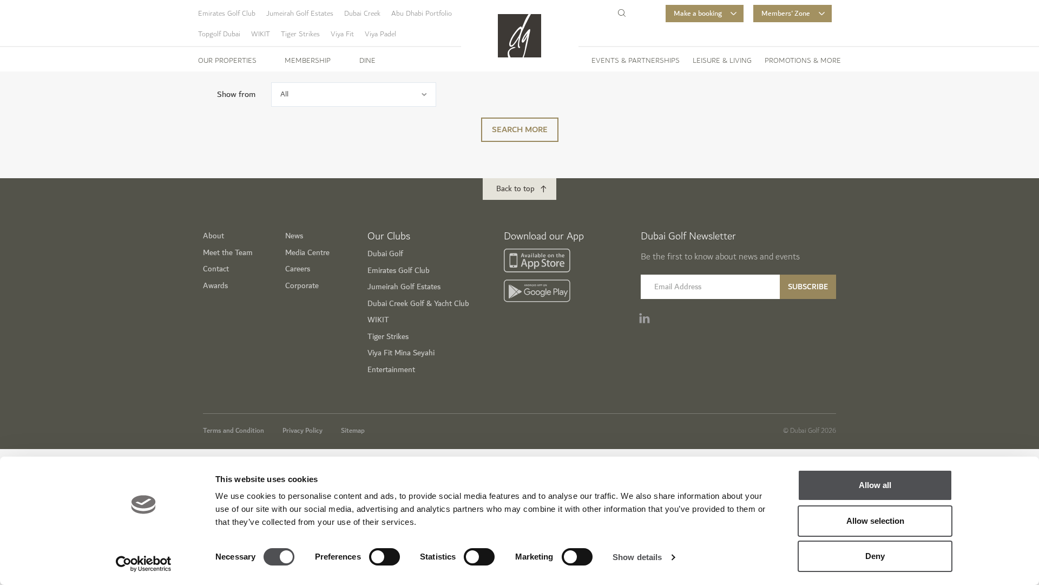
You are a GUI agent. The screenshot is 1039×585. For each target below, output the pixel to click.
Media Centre (307, 252)
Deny (875, 556)
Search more (520, 129)
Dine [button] (367, 60)
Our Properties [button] (227, 60)
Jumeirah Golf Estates (299, 13)
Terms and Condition (233, 431)
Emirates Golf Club (226, 13)
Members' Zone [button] (785, 13)
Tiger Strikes (300, 34)
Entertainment (391, 369)
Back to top (515, 189)
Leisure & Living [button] (722, 60)
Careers (297, 269)
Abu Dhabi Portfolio (421, 13)
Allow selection (875, 520)
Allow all (875, 485)
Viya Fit (342, 34)
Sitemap (353, 431)
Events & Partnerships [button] (635, 60)
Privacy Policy (302, 431)
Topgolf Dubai (219, 34)
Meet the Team (228, 252)
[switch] (384, 557)
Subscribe (808, 287)
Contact (216, 269)
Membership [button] (308, 60)
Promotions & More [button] (803, 60)
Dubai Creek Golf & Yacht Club (418, 303)
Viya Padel (380, 34)
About (213, 236)
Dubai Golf (385, 254)
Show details (637, 557)
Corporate (302, 285)
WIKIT (260, 34)
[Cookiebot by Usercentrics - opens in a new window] (143, 564)
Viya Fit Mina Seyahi (401, 353)
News (294, 236)
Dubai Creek (362, 13)
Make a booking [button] (698, 13)
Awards (215, 285)
